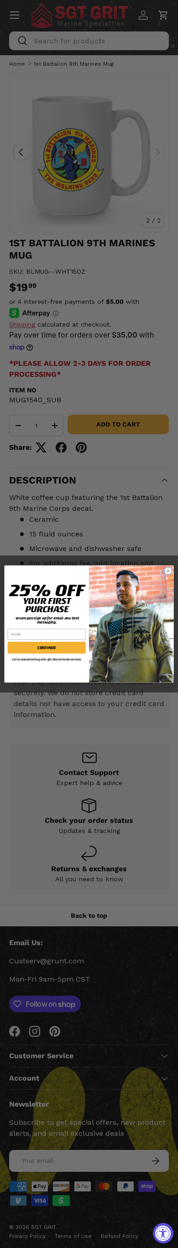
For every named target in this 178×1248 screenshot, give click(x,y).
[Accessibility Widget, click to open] (163, 1233)
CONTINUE (46, 647)
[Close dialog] (168, 571)
